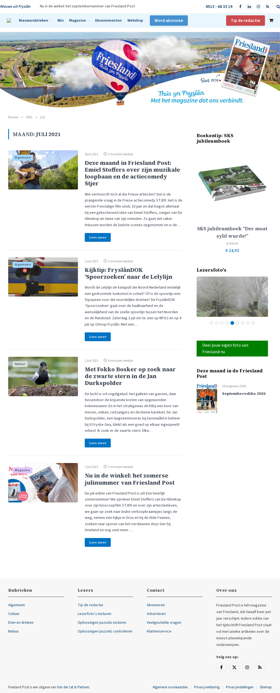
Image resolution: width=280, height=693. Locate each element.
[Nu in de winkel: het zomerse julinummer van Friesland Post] (43, 482)
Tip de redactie (245, 21)
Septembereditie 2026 (244, 393)
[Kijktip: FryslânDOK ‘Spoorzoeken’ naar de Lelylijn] (43, 277)
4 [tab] (227, 323)
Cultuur (14, 614)
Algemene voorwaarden (170, 687)
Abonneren (156, 605)
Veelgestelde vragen (164, 622)
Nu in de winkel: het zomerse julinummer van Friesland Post (129, 479)
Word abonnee (168, 21)
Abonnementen (108, 20)
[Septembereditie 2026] (207, 398)
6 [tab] (237, 323)
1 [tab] (211, 323)
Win (60, 20)
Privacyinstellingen (239, 687)
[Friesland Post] (9, 20)
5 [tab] (232, 323)
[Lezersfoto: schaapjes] (232, 297)
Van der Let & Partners (73, 687)
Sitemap (266, 687)
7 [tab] (242, 323)
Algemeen (23, 157)
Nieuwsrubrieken (33, 20)
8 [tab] (247, 323)
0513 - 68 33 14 (219, 7)
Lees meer (97, 237)
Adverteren (156, 614)
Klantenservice (159, 631)
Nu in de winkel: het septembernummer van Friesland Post (87, 6)
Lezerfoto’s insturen (94, 614)
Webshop (135, 20)
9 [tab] (253, 323)
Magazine (77, 20)
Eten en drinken (21, 622)
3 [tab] (221, 323)
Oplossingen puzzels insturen (102, 622)
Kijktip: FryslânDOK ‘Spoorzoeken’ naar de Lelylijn (128, 273)
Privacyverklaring (207, 687)
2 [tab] (216, 323)
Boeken (232, 243)
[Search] (277, 7)
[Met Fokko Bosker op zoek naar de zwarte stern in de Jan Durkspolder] (43, 376)
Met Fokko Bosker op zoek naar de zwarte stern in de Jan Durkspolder (130, 376)
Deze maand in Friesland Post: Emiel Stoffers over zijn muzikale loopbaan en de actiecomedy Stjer (132, 173)
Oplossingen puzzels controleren (105, 631)
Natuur (20, 364)
